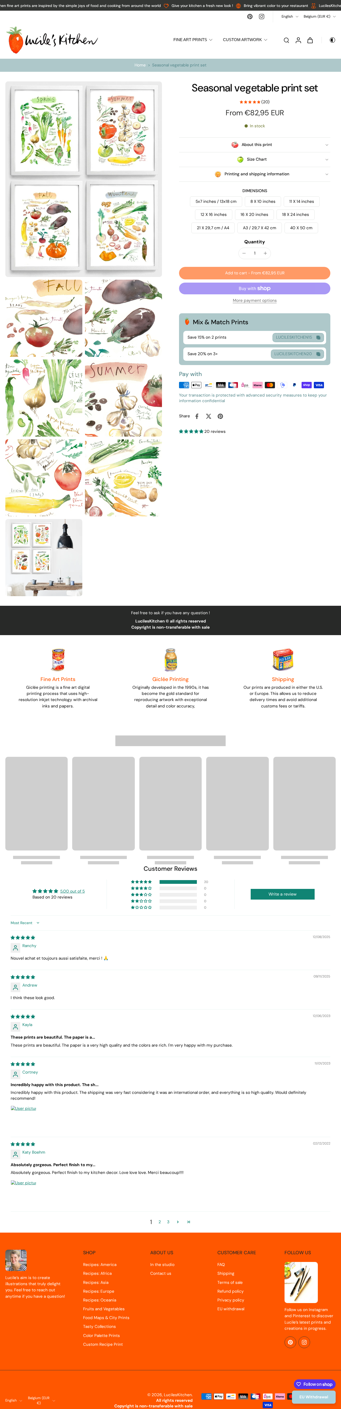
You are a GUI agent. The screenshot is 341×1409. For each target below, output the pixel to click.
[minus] (244, 253)
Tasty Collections (99, 1326)
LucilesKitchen (178, 1395)
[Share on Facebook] (197, 416)
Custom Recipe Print (103, 1344)
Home (140, 65)
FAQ (221, 1264)
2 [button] (160, 1222)
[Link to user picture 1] (23, 1118)
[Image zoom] (83, 179)
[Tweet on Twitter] (208, 416)
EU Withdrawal (313, 1397)
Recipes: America (99, 1264)
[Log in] (298, 40)
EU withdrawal (230, 1309)
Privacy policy (230, 1300)
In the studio (162, 1264)
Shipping (225, 1273)
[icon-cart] (310, 40)
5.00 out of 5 (72, 891)
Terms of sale (230, 1282)
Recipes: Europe (98, 1291)
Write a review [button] (283, 894)
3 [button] (168, 1222)
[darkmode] (329, 40)
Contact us (160, 1273)
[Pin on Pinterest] (220, 416)
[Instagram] (261, 16)
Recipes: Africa (97, 1273)
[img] (23, 937)
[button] (254, 273)
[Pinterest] (250, 16)
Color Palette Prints (101, 1335)
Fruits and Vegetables (104, 1309)
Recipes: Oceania (99, 1300)
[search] (286, 40)
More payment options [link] (255, 300)
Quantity (254, 242)
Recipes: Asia (95, 1282)
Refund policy (230, 1291)
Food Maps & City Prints (106, 1317)
